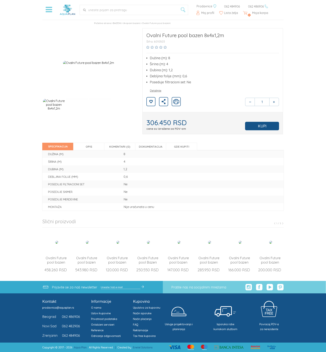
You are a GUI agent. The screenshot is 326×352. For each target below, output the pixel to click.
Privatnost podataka (104, 319)
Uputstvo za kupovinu (146, 307)
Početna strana (102, 23)
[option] (88, 62)
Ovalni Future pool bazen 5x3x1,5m (117, 262)
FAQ (135, 324)
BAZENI (117, 23)
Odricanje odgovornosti (106, 336)
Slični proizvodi (59, 221)
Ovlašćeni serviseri (102, 324)
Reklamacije (140, 330)
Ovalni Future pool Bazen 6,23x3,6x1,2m (147, 262)
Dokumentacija (150, 146)
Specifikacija (58, 146)
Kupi (262, 126)
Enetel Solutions (143, 347)
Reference (97, 330)
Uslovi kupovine (101, 313)
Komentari (119, 146)
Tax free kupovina (144, 336)
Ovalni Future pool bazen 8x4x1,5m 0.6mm (270, 262)
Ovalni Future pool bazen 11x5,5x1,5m (86, 262)
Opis (89, 146)
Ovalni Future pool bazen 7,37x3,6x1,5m (239, 262)
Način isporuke (142, 313)
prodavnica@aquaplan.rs (58, 307)
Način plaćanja (142, 319)
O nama (96, 307)
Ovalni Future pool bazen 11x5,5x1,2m (56, 262)
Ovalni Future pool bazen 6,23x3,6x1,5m (178, 262)
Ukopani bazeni (131, 23)
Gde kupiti (181, 146)
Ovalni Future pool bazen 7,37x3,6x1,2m (208, 262)
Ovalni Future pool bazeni (156, 23)
